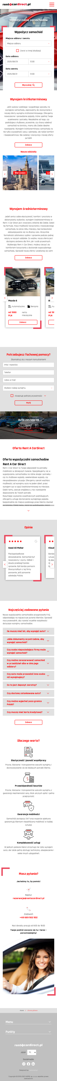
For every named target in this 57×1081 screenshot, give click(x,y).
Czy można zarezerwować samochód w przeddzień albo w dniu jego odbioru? (26, 663)
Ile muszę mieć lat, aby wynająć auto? (26, 631)
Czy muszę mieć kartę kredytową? (24, 712)
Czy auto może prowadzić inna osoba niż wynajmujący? (26, 675)
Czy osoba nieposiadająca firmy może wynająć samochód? (26, 651)
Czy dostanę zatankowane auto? (24, 693)
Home (22, 1010)
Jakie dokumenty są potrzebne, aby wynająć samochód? (25, 641)
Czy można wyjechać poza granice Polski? (24, 703)
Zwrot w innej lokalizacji (30, 50)
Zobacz (28, 144)
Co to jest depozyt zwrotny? (22, 685)
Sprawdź (28, 430)
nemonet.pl (33, 1070)
